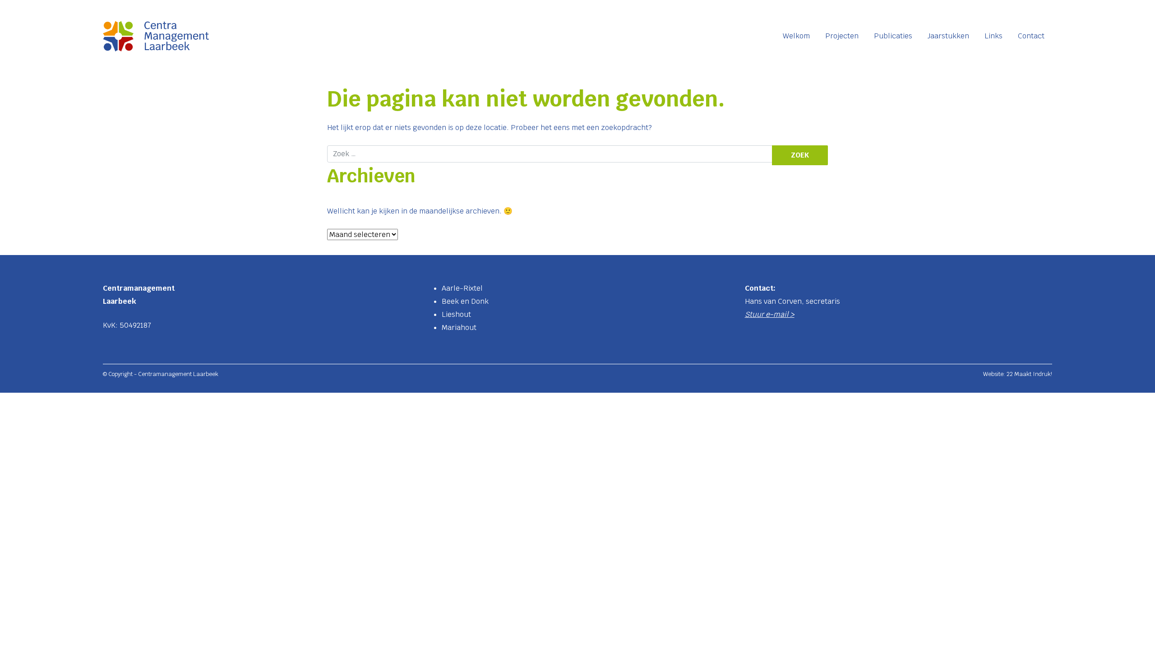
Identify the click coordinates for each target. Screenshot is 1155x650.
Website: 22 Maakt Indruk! (1017, 374)
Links (993, 36)
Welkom (796, 36)
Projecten (842, 36)
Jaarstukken (948, 36)
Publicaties (893, 36)
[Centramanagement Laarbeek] (156, 36)
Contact (1031, 36)
